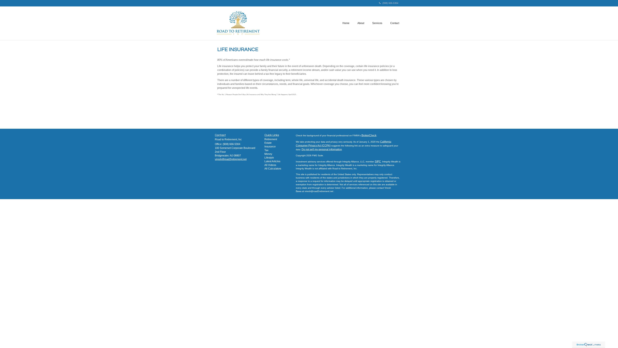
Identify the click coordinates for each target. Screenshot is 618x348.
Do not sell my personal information (322, 149)
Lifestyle (269, 157)
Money (268, 154)
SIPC (378, 161)
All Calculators (272, 168)
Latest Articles (272, 161)
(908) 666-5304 (390, 3)
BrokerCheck (368, 135)
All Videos (270, 165)
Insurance (270, 146)
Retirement (270, 139)
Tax (266, 150)
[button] (360, 23)
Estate (268, 142)
